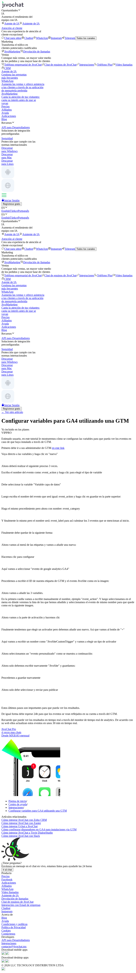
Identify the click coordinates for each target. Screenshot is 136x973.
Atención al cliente (11, 28)
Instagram (56, 38)
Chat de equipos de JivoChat (60, 64)
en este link (58, 447)
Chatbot (28, 38)
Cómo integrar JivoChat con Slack (20, 835)
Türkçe (14, 210)
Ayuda (5, 112)
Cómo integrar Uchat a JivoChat (19, 826)
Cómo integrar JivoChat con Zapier (21, 823)
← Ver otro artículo (12, 412)
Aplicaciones (8, 116)
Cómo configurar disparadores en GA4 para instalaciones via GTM (38, 829)
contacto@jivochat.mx (14, 946)
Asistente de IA (31, 23)
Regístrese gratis (11, 204)
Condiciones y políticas (14, 924)
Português (23, 210)
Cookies (6, 930)
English (5, 210)
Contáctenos (8, 933)
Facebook (6, 879)
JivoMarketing (12, 51)
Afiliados (6, 109)
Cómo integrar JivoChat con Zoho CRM (24, 819)
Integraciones (86, 64)
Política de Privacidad (13, 927)
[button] (68, 10)
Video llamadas (123, 64)
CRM (7, 68)
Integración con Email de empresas (20, 905)
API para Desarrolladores (15, 940)
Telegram (70, 38)
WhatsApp (42, 38)
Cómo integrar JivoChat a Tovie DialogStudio (27, 832)
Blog (4, 119)
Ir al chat (7, 869)
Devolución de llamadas (36, 51)
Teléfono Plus (104, 64)
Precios (5, 106)
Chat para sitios (12, 38)
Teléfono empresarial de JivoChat (23, 64)
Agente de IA (11, 23)
